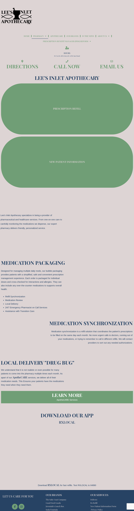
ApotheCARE (20, 377)
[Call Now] (67, 61)
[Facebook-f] (15, 507)
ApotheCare (56, 36)
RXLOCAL (67, 422)
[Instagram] (21, 507)
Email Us (111, 66)
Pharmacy (38, 36)
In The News (88, 36)
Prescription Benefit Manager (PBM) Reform (65, 41)
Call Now (67, 66)
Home (27, 36)
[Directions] (22, 61)
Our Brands (72, 36)
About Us (102, 36)
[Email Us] (111, 61)
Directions (22, 66)
